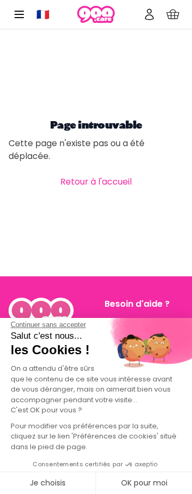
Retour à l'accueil (96, 182)
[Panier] (172, 14)
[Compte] (149, 14)
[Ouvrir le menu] (19, 14)
